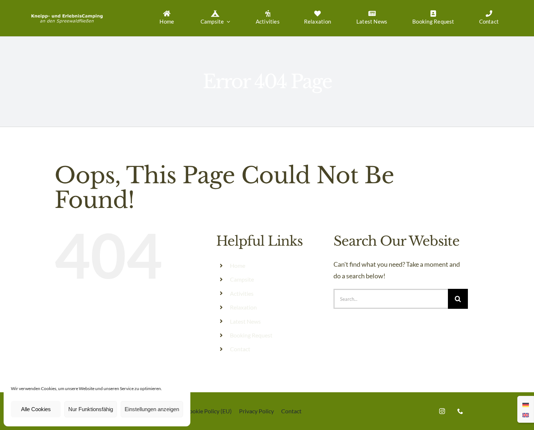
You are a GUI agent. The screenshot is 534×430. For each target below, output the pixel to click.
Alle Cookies (36, 409)
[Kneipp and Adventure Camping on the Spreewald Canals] (67, 13)
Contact (240, 348)
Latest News (245, 321)
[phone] (460, 411)
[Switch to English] (526, 414)
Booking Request (251, 335)
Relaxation (243, 307)
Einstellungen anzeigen (152, 409)
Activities (242, 293)
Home (237, 265)
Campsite (242, 279)
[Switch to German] (526, 404)
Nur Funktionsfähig (90, 409)
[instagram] (442, 411)
